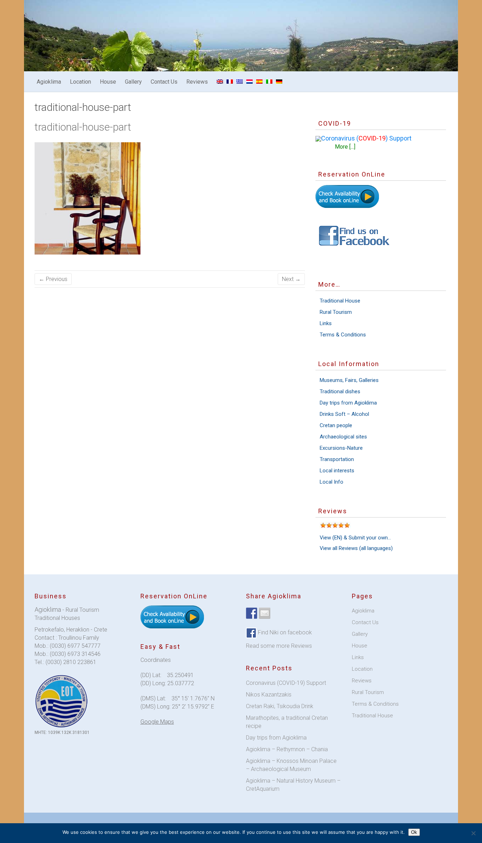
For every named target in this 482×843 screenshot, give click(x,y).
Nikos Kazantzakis (268, 694)
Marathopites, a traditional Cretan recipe (287, 722)
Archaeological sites (343, 437)
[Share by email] (264, 613)
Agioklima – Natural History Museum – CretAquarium (293, 784)
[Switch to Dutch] (249, 81)
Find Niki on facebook (284, 632)
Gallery (133, 81)
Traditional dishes (340, 391)
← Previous (53, 279)
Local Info (331, 482)
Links (326, 323)
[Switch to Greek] (239, 81)
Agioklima (49, 81)
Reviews (197, 81)
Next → (291, 279)
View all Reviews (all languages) (356, 548)
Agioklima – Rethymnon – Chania (287, 749)
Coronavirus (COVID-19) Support (286, 683)
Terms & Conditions (343, 334)
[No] (473, 833)
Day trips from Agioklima (348, 403)
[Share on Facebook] (251, 613)
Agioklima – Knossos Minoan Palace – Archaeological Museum (291, 765)
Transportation (337, 459)
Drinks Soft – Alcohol (344, 414)
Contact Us (164, 81)
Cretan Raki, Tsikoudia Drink (279, 706)
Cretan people (336, 425)
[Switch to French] (230, 81)
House (108, 81)
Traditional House (340, 301)
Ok (414, 832)
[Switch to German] (279, 81)
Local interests (337, 470)
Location (80, 81)
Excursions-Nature (341, 448)
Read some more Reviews (279, 645)
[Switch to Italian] (269, 81)
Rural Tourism (336, 312)
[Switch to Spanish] (259, 81)
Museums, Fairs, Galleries (349, 380)
